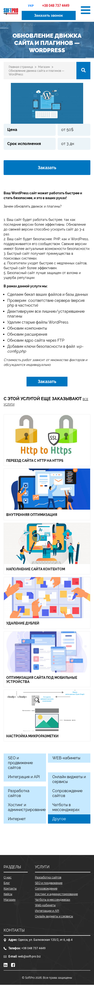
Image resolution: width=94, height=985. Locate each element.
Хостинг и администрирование (56, 894)
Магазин (9, 899)
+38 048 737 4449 (33, 948)
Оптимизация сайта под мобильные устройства (41, 680)
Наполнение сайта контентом (35, 569)
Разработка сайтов (48, 877)
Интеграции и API (47, 911)
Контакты (10, 888)
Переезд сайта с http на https (34, 461)
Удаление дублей (22, 623)
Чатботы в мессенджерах (52, 899)
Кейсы (8, 894)
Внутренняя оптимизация (31, 515)
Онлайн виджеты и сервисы (54, 916)
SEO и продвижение (48, 883)
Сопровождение (46, 888)
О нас (8, 877)
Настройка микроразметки (32, 736)
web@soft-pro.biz (29, 956)
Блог (7, 883)
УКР (31, 5)
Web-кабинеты (45, 905)
